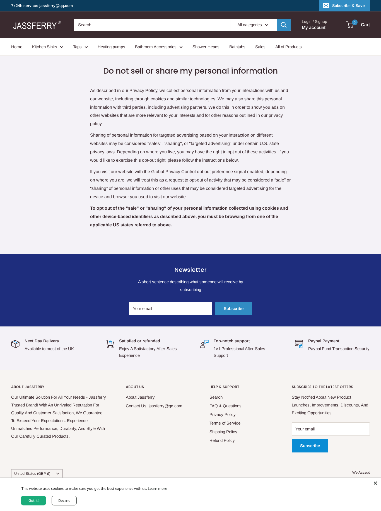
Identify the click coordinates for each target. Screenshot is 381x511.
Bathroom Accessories (156, 46)
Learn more (157, 488)
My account (313, 27)
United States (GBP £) (32, 473)
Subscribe (233, 308)
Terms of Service (224, 423)
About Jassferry (140, 397)
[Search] (284, 25)
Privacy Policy (222, 414)
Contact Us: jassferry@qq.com (154, 405)
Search (216, 397)
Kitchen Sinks (44, 46)
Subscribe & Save (348, 5)
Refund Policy (222, 440)
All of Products (288, 46)
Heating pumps (111, 46)
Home (16, 46)
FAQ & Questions (225, 405)
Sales (260, 46)
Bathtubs (237, 46)
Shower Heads (206, 46)
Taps (77, 46)
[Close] (375, 483)
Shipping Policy (223, 431)
